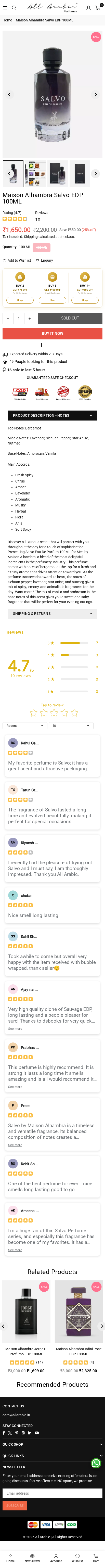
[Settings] (88, 7)
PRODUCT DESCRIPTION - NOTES (41, 415)
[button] (97, 7)
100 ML (41, 247)
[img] (15, 219)
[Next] (95, 94)
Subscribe (14, 1506)
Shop (20, 300)
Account (56, 1561)
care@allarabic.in (16, 1415)
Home (7, 20)
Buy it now (52, 333)
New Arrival (32, 1561)
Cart (96, 1561)
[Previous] (9, 94)
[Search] (14, 8)
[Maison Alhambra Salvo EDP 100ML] (35, 173)
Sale (96, 36)
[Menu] (4, 8)
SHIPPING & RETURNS (32, 614)
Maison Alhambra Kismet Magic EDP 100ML (40, 1351)
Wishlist (77, 1561)
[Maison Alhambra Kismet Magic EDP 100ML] (40, 1311)
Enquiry (46, 260)
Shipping (31, 237)
